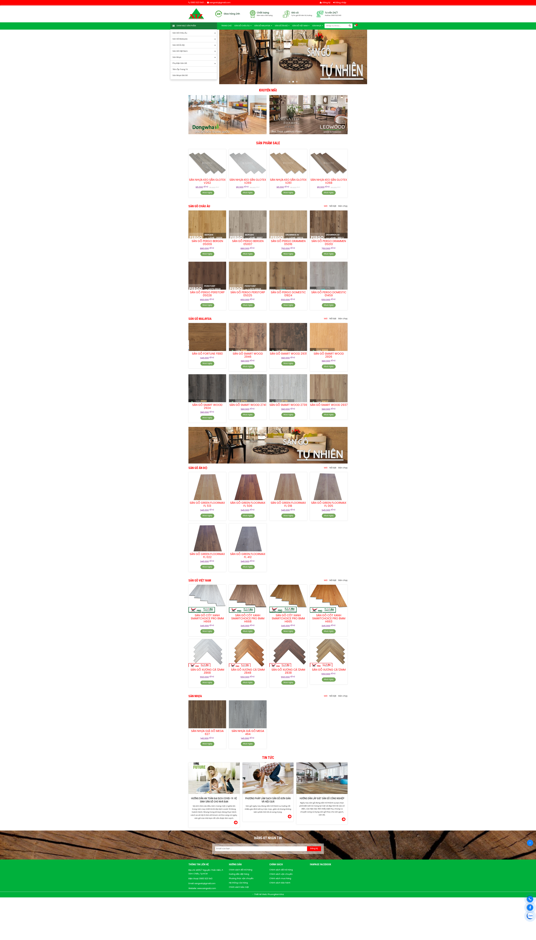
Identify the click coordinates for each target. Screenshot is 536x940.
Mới (325, 206)
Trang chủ (226, 26)
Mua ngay (207, 193)
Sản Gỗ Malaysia (180, 39)
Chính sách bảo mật (239, 887)
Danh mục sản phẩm (186, 26)
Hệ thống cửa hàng (238, 883)
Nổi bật (332, 206)
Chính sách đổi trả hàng (240, 870)
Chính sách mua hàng (280, 879)
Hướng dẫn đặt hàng (239, 874)
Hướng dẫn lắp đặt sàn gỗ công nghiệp (322, 798)
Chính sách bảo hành (279, 883)
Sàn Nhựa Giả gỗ (180, 75)
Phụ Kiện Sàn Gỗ (180, 63)
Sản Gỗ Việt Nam (180, 51)
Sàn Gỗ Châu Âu (180, 33)
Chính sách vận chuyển (281, 874)
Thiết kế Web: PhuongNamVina (269, 894)
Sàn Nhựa (177, 57)
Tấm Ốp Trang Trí (180, 69)
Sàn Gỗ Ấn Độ (179, 45)
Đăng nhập (340, 3)
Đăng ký (326, 3)
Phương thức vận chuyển (241, 879)
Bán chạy (343, 206)
